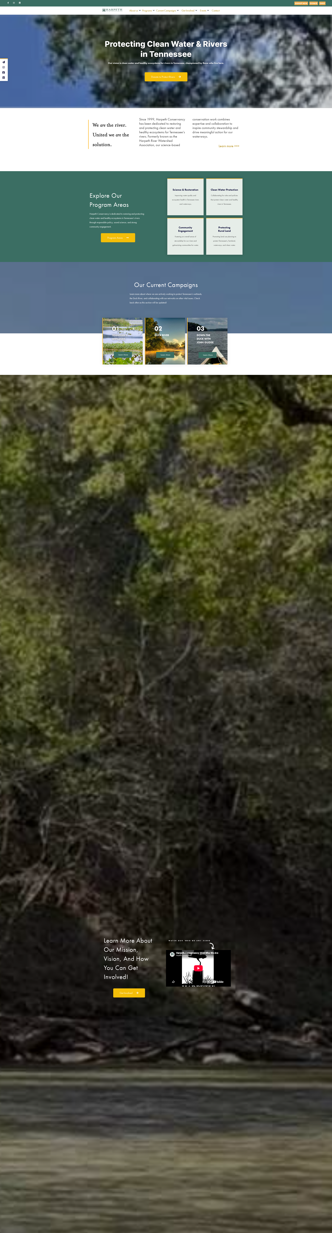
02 (158, 328)
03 (201, 328)
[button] (135, 10)
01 (116, 328)
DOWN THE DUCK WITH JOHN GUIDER (205, 338)
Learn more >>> (229, 146)
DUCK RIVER (161, 335)
